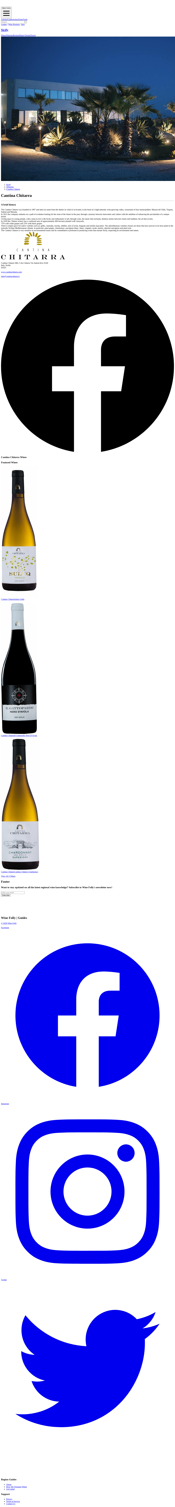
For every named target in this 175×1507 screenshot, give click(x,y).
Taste (21, 19)
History (22, 35)
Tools (25, 19)
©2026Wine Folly (9, 923)
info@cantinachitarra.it (10, 276)
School (16, 19)
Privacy (9, 1499)
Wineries (9, 35)
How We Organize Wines (16, 1487)
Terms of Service (13, 1501)
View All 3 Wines (8, 876)
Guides (10, 19)
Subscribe (5, 895)
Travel (33, 35)
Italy (23, 24)
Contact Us (10, 1504)
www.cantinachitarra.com (11, 272)
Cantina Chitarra (13, 189)
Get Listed (10, 1489)
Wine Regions (14, 24)
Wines (3, 35)
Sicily (4, 30)
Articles (4, 19)
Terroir (27, 35)
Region (16, 35)
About (8, 1484)
